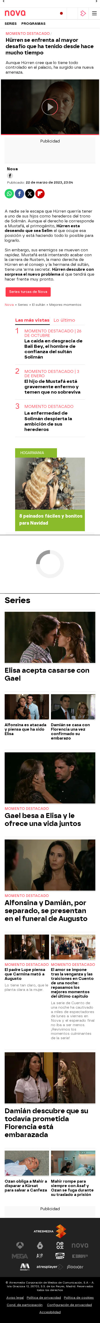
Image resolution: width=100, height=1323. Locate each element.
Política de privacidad (44, 1297)
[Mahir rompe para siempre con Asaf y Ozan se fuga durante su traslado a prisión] (73, 1164)
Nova (9, 304)
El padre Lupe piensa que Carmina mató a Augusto (25, 974)
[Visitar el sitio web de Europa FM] (80, 1256)
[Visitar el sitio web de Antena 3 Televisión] (20, 1245)
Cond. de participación (25, 1305)
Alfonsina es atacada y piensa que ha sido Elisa (25, 729)
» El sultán (37, 304)
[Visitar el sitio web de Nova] (80, 1245)
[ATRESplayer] (83, 13)
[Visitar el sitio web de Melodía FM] (25, 1266)
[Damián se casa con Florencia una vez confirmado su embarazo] (73, 707)
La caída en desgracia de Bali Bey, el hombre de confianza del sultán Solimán (53, 349)
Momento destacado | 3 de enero (51, 373)
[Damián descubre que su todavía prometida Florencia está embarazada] (50, 1078)
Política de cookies (79, 1297)
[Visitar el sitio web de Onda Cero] (60, 1256)
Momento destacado (48, 406)
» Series (21, 304)
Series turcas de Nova (28, 292)
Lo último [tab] (64, 320)
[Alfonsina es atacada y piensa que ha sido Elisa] (27, 707)
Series (11, 24)
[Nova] (24, 13)
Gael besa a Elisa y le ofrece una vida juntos (43, 820)
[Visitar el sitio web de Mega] (20, 1256)
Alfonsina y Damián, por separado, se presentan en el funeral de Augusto (46, 911)
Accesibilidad (50, 1312)
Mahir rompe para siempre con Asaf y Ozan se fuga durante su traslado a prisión (72, 1188)
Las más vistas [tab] (32, 320)
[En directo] (61, 13)
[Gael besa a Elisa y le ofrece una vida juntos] (50, 778)
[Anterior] (3, 1)
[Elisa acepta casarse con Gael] (50, 638)
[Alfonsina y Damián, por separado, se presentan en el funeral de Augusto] (50, 865)
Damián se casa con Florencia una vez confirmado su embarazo (70, 731)
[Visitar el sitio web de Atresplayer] (50, 1266)
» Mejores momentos (64, 304)
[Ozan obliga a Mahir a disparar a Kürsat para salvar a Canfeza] (27, 1164)
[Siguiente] (96, 1)
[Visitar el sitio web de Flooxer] (75, 1266)
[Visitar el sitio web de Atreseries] (40, 1256)
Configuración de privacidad (69, 1305)
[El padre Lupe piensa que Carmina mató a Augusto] (27, 948)
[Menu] (94, 13)
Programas (33, 24)
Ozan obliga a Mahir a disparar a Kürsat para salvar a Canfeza (26, 1185)
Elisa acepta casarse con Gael (47, 674)
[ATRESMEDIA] (50, 1231)
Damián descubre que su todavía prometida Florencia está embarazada (46, 1123)
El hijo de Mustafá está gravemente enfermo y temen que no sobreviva (52, 387)
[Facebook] (10, 176)
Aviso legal (15, 1297)
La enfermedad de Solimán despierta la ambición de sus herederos (48, 421)
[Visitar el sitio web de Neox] (60, 1245)
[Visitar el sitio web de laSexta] (40, 1245)
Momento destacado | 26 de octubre (52, 333)
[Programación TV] (72, 13)
